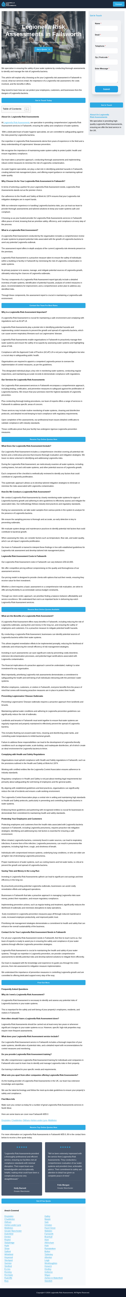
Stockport (8, 1260)
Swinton (8, 1263)
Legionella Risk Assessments (16, 122)
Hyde (6, 1246)
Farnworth (49, 1234)
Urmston (48, 1225)
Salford (7, 1251)
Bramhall (48, 1237)
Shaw (6, 1249)
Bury (6, 1281)
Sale (47, 1222)
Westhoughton (51, 1263)
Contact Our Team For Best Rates (44, 305)
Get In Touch (106, 105)
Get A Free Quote (43, 1201)
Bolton (47, 1251)
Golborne (49, 1272)
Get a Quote (42, 49)
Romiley (8, 1272)
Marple (48, 1219)
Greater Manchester (13, 1231)
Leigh (47, 1260)
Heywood (8, 1257)
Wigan (47, 1275)
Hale (47, 1246)
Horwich (48, 1266)
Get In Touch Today (43, 100)
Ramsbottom (50, 1249)
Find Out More (44, 983)
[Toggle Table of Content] (25, 109)
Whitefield (8, 1254)
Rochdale (8, 1275)
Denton (7, 1237)
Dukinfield (8, 1234)
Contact (118, 4)
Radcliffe (8, 1278)
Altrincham (49, 1243)
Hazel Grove (50, 1228)
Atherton (48, 1257)
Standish (48, 1281)
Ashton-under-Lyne (39, 1120)
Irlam (47, 1240)
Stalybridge (9, 1243)
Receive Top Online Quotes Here (43, 439)
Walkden (48, 1231)
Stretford (8, 1266)
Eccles (7, 1269)
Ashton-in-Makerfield (54, 1278)
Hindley (48, 1269)
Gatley (47, 1216)
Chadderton (16, 1120)
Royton (7, 1240)
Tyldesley (49, 1254)
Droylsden (5, 1120)
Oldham (26, 1120)
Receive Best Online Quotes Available (43, 609)
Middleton (52, 1120)
